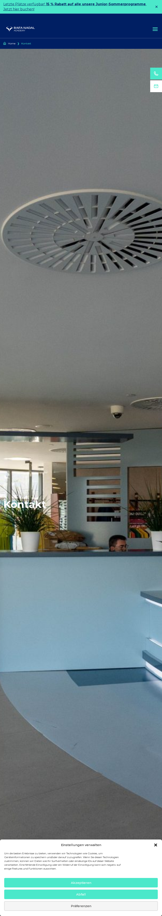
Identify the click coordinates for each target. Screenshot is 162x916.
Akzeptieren (81, 883)
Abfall (81, 894)
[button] (156, 845)
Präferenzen (81, 906)
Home (11, 43)
